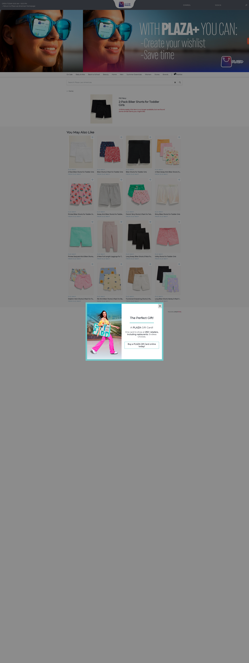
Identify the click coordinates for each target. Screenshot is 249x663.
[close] (160, 306)
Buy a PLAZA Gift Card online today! (142, 345)
